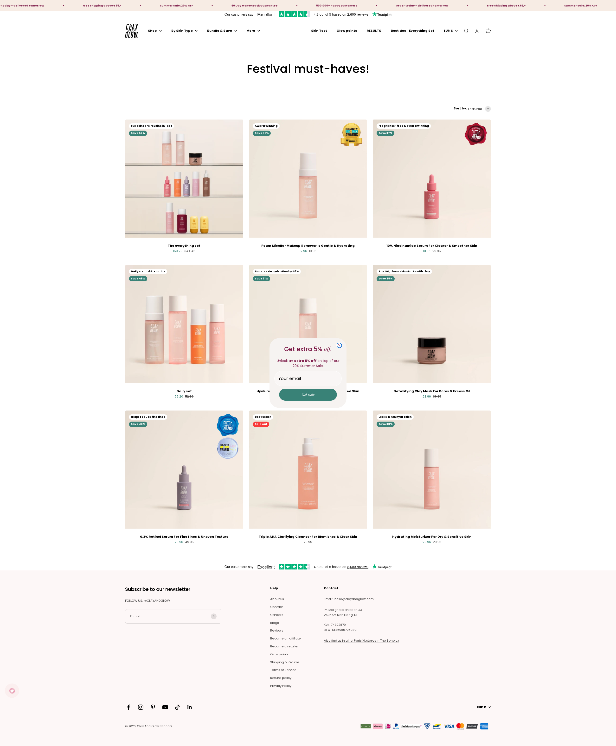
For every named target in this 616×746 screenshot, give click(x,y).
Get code (308, 394)
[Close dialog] (339, 345)
